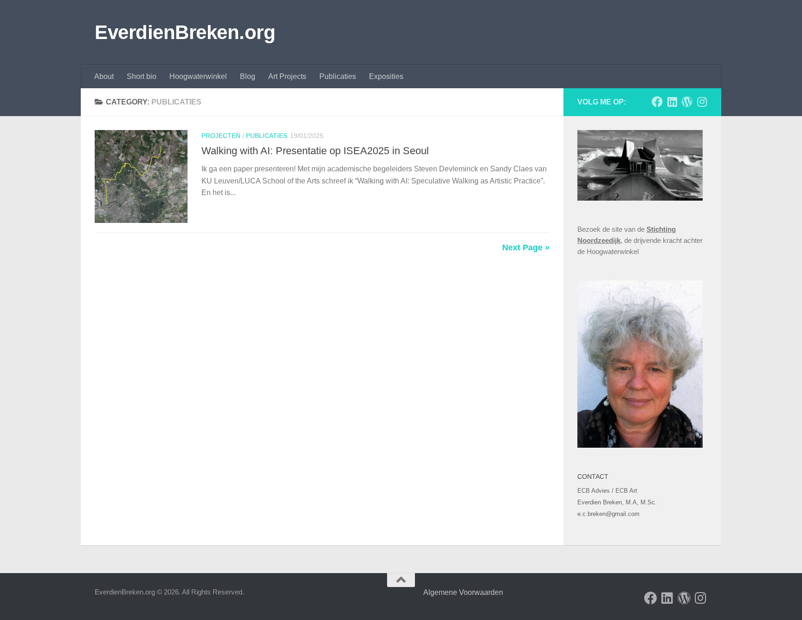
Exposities (386, 76)
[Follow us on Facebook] (657, 101)
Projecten (220, 135)
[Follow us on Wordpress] (686, 101)
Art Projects (287, 76)
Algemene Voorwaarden (462, 592)
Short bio (141, 76)
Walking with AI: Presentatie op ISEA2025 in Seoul (315, 151)
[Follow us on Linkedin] (672, 101)
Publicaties (337, 76)
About (104, 76)
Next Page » (526, 247)
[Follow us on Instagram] (701, 101)
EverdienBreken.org (185, 32)
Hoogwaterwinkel (198, 76)
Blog (247, 76)
